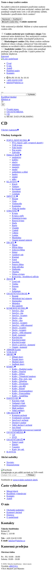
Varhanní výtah (18, 403)
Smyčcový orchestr (20, 420)
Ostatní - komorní (19, 347)
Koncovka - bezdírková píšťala (25, 276)
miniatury (16, 164)
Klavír (14, 184)
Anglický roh (17, 255)
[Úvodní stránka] (9, 59)
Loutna (15, 235)
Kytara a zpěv (18, 216)
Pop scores (16, 150)
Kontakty (11, 73)
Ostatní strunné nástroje (22, 240)
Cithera (15, 233)
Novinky (10, 462)
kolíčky (15, 160)
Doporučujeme (13, 465)
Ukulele (15, 228)
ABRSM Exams (14, 349)
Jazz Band (16, 427)
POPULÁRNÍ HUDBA (17, 140)
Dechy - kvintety (19, 330)
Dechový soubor (19, 422)
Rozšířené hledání (8, 97)
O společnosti (12, 517)
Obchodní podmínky (15, 510)
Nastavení (6, 19)
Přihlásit (31, 475)
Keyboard (16, 189)
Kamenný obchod (14, 512)
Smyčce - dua (18, 311)
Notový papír (17, 442)
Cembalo (16, 194)
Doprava (10, 515)
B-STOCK (11, 452)
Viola (14, 201)
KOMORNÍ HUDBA (16, 308)
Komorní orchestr (19, 415)
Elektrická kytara (19, 218)
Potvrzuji (5, 56)
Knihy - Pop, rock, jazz (22, 379)
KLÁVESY (12, 182)
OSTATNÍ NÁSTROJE (17, 293)
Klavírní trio (17, 337)
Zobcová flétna (18, 250)
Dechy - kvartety (19, 328)
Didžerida (16, 269)
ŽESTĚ (10, 279)
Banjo (14, 225)
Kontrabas (16, 206)
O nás (9, 66)
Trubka (15, 284)
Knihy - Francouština (21, 393)
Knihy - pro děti (19, 386)
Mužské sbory (18, 362)
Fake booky (17, 147)
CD (13, 435)
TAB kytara (17, 145)
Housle (15, 199)
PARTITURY (13, 398)
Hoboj (14, 252)
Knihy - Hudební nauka (22, 369)
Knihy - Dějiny (18, 374)
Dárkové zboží (13, 155)
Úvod (9, 63)
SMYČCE (11, 196)
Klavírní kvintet (18, 340)
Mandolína (16, 237)
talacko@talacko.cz (16, 540)
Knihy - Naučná (19, 371)
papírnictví (16, 157)
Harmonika (17, 301)
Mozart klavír (12, 491)
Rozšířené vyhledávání (16, 493)
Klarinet (15, 257)
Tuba (14, 289)
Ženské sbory (18, 359)
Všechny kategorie (9, 130)
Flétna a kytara (18, 274)
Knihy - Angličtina (20, 396)
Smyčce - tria (17, 313)
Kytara (15, 213)
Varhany (15, 186)
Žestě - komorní (19, 335)
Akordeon (16, 191)
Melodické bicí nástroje (22, 298)
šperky (15, 174)
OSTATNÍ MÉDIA (15, 432)
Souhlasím (17, 19)
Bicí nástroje (17, 306)
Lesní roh (16, 281)
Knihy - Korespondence (22, 391)
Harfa (14, 223)
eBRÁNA (13, 566)
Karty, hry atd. (18, 449)
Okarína (15, 272)
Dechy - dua (17, 320)
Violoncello (17, 203)
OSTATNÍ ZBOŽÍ (15, 439)
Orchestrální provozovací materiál (26, 430)
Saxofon (15, 262)
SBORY (10, 354)
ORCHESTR (13, 413)
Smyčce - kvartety (19, 315)
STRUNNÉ (12, 211)
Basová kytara (18, 220)
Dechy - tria (17, 318)
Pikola (14, 245)
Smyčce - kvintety (19, 323)
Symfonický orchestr (21, 418)
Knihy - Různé (18, 388)
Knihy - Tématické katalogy (24, 376)
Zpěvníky (16, 152)
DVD (14, 437)
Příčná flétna (17, 247)
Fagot (14, 259)
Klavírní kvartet (18, 342)
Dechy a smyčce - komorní (23, 345)
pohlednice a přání (20, 172)
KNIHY (10, 366)
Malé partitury (18, 408)
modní (14, 169)
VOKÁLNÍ (12, 352)
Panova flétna (18, 264)
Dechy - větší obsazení (21, 332)
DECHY (11, 242)
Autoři (9, 68)
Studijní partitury (19, 405)
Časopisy (16, 447)
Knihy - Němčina (19, 381)
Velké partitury (18, 410)
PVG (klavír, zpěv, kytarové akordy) (27, 143)
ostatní (15, 177)
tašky (14, 179)
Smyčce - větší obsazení (22, 325)
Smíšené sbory (18, 364)
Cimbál (15, 230)
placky (15, 162)
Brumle (15, 296)
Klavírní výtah (18, 401)
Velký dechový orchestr (22, 425)
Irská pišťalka (18, 267)
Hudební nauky (13, 70)
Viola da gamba (18, 208)
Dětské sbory (17, 357)
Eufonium (16, 291)
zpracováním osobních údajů (25, 480)
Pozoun (15, 286)
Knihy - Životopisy (20, 384)
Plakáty (15, 444)
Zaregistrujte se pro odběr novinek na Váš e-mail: (22, 472)
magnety (15, 167)
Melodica (16, 303)
